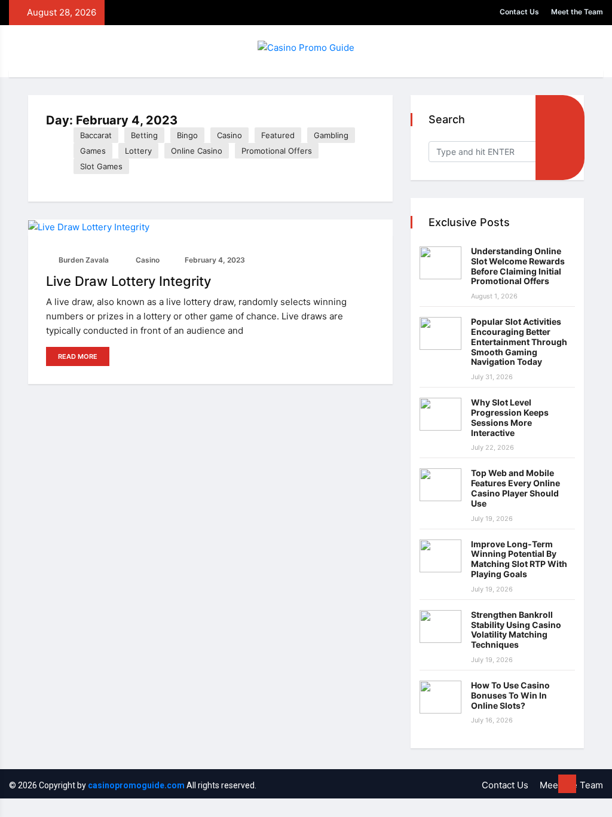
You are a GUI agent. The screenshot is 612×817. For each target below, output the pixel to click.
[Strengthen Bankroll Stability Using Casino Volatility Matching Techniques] (440, 626)
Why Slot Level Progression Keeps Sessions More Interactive (510, 417)
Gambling (331, 135)
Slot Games (101, 166)
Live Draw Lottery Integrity (128, 281)
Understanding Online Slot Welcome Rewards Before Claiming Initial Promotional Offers (518, 266)
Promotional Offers (276, 151)
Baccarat (96, 135)
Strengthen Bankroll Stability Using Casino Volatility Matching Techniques (516, 629)
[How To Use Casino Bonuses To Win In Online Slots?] (440, 697)
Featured (278, 135)
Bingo (187, 135)
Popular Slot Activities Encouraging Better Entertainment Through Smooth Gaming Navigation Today (519, 341)
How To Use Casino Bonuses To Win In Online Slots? (510, 695)
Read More (77, 356)
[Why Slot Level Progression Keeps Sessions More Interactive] (440, 414)
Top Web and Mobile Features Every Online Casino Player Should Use (515, 488)
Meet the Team (577, 11)
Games (93, 151)
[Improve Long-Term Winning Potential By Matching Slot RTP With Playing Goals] (440, 555)
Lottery (138, 151)
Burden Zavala (83, 259)
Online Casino (196, 151)
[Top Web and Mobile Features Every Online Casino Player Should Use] (440, 484)
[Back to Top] (567, 784)
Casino (229, 135)
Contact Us (519, 11)
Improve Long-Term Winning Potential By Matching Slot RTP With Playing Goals (519, 559)
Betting (144, 135)
